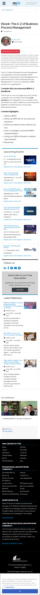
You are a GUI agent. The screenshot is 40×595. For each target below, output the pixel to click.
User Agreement (26, 478)
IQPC (24, 567)
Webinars (23, 455)
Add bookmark (7, 31)
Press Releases (7, 461)
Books (4, 458)
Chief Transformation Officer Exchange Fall (11, 174)
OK (20, 591)
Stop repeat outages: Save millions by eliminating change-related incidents (13, 362)
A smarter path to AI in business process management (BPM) (18, 420)
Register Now (8, 166)
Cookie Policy (7, 483)
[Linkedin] (5, 268)
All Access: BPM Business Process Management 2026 (13, 190)
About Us (5, 475)
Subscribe (20, 290)
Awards (22, 473)
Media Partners (7, 491)
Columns (23, 453)
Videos (4, 450)
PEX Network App (26, 483)
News (4, 447)
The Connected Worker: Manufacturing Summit (12, 208)
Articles (22, 447)
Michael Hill (9, 431)
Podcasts (23, 450)
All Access (23, 494)
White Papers (7, 455)
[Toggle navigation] (4, 3)
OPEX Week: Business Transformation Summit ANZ (12, 227)
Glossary (23, 458)
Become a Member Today (27, 487)
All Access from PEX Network (9, 487)
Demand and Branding (10, 494)
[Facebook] (8, 268)
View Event (27, 166)
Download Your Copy (10, 51)
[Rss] (19, 268)
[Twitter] (12, 268)
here (16, 68)
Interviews (5, 453)
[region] (20, 584)
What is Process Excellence (8, 479)
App (21, 461)
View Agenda (18, 166)
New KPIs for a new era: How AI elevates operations (13, 334)
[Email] (16, 268)
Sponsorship (24, 491)
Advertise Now (8, 518)
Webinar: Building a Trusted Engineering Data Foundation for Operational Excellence (13, 305)
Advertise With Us (8, 473)
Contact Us (24, 475)
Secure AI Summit (10, 156)
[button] (20, 10)
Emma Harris (16, 40)
